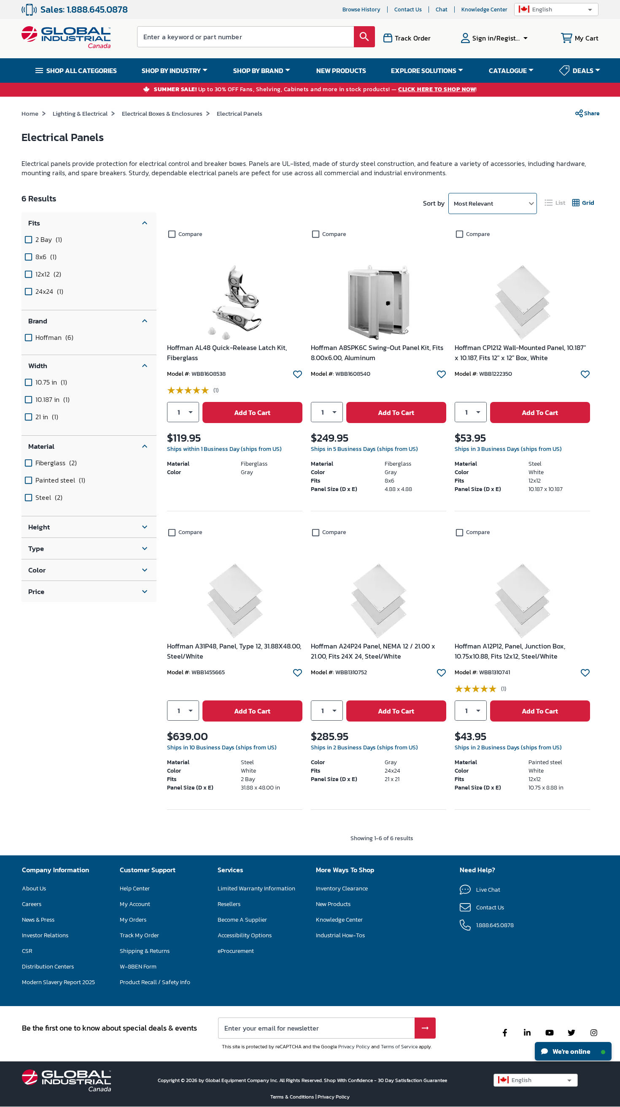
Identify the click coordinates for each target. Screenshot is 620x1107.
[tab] (555, 203)
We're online (570, 1051)
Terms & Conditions (292, 1097)
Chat (441, 9)
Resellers (229, 904)
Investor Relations (45, 935)
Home (30, 113)
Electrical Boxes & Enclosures (162, 113)
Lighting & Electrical (80, 113)
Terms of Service (399, 1046)
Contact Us (408, 9)
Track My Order (139, 935)
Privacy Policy (354, 1046)
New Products (333, 904)
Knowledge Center (484, 9)
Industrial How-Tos (340, 935)
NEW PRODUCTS (341, 70)
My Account (135, 904)
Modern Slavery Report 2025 (58, 982)
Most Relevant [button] (473, 203)
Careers (31, 904)
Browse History (361, 9)
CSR (27, 951)
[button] (556, 9)
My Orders (133, 919)
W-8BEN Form (138, 966)
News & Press (38, 919)
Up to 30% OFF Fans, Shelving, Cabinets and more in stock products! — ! (315, 89)
